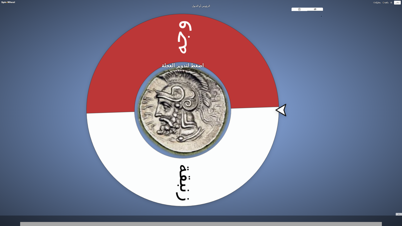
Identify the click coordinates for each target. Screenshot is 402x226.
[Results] (299, 9)
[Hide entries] (315, 9)
